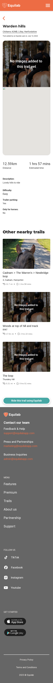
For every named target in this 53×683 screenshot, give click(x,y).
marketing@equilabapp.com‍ (20, 445)
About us (10, 509)
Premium (10, 492)
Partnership (12, 518)
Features (10, 484)
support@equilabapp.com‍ (19, 433)
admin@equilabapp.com (18, 458)
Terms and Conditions (26, 667)
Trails (8, 501)
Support (9, 526)
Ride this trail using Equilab (26, 400)
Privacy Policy (26, 660)
